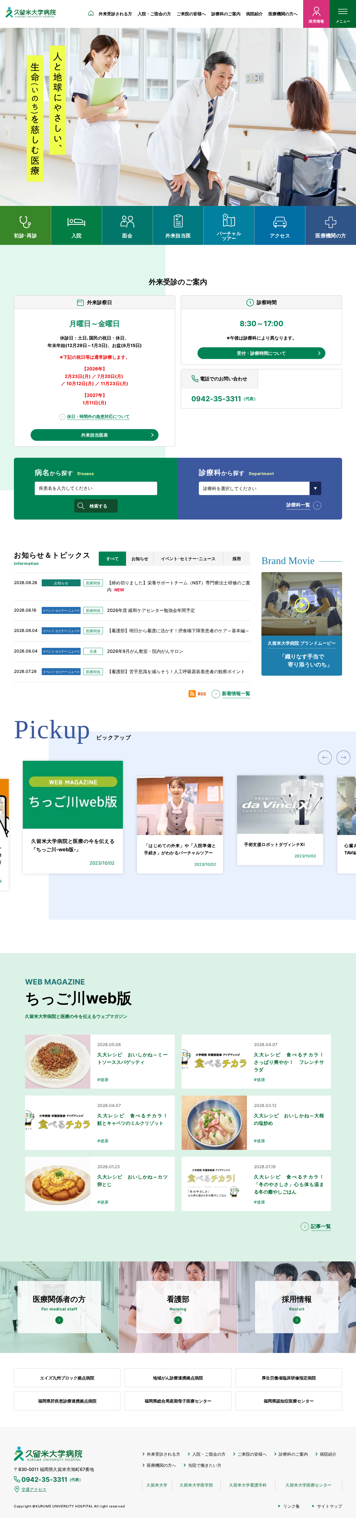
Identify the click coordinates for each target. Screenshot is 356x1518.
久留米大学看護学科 (248, 1485)
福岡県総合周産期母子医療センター (178, 1401)
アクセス (280, 235)
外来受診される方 (115, 13)
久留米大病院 (31, 14)
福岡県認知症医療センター (289, 1401)
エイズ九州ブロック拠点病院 (67, 1378)
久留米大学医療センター (309, 1485)
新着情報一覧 (236, 693)
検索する (98, 506)
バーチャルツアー (229, 236)
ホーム (91, 14)
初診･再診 (25, 235)
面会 (127, 235)
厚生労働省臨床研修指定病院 (289, 1378)
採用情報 (316, 21)
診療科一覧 (298, 505)
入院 (76, 235)
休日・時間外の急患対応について (98, 416)
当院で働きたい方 (204, 1465)
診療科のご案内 (226, 13)
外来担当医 (178, 235)
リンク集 (291, 1506)
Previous (325, 757)
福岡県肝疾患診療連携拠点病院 (67, 1401)
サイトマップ (329, 1506)
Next (343, 757)
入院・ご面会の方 (154, 13)
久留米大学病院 (48, 1453)
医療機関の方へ (283, 13)
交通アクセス (33, 1489)
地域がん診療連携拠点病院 (178, 1378)
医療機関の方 (330, 235)
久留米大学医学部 (196, 1485)
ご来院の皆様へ (191, 13)
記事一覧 (321, 1226)
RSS (202, 694)
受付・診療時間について (261, 353)
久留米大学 (157, 1485)
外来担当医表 (94, 435)
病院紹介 (254, 13)
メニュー (343, 21)
